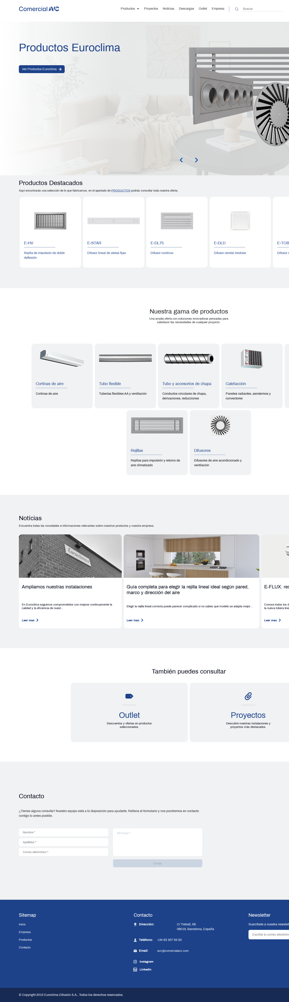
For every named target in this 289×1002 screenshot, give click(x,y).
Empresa (218, 8)
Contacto (24, 947)
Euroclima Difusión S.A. (60, 994)
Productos (128, 8)
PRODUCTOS (120, 190)
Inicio (22, 924)
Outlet (203, 8)
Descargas (186, 8)
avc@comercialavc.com (173, 950)
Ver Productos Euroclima (39, 69)
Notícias (168, 8)
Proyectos (151, 8)
